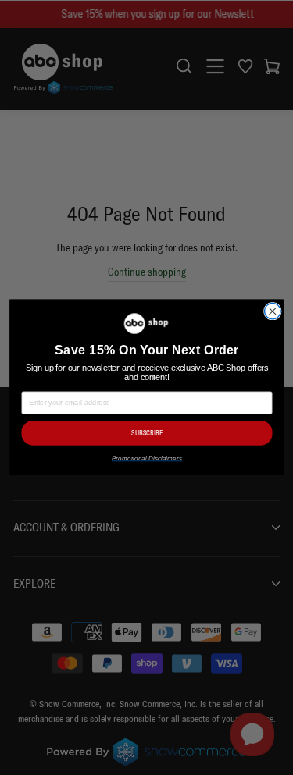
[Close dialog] (272, 311)
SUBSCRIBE (147, 432)
